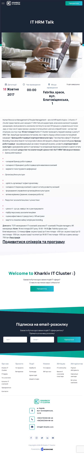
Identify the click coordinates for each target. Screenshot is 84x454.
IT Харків (4, 374)
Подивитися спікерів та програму (34, 241)
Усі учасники (6, 378)
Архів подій (33, 375)
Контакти (5, 391)
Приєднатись (74, 3)
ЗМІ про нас (47, 372)
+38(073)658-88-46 (45, 418)
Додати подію (34, 379)
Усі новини (47, 368)
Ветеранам (19, 372)
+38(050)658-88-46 (45, 420)
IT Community (61, 368)
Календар (32, 372)
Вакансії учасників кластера (60, 374)
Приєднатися (6, 388)
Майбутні (32, 368)
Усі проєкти (19, 368)
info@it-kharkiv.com (45, 427)
